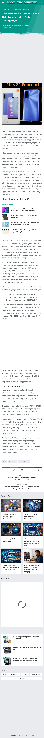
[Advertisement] (22, 59)
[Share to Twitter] (14, 469)
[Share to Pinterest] (22, 469)
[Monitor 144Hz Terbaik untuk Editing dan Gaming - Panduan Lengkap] (33, 556)
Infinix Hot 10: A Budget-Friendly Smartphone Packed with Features (23, 209)
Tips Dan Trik (36, 674)
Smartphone (13, 462)
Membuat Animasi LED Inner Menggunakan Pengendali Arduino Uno (22, 488)
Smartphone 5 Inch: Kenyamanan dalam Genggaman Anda (24, 216)
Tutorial (21, 678)
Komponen (14, 674)
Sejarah (25, 674)
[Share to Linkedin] (30, 469)
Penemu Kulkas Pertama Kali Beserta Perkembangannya (22, 479)
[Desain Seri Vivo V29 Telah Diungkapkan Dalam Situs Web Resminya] (5, 224)
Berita (4, 462)
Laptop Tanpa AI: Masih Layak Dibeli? (11, 540)
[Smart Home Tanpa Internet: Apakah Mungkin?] (11, 505)
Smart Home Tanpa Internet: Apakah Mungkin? (9, 517)
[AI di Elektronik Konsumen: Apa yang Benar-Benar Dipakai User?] (33, 529)
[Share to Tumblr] (38, 469)
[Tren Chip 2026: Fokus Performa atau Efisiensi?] (33, 505)
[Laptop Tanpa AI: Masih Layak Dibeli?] (11, 529)
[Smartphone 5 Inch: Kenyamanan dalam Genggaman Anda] (5, 217)
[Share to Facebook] (6, 469)
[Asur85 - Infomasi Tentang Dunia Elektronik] (22, 2)
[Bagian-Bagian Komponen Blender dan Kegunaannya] (7, 639)
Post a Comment (6, 27)
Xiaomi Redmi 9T (24, 462)
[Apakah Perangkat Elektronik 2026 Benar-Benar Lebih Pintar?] (11, 556)
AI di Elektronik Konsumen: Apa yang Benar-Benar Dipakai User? (31, 542)
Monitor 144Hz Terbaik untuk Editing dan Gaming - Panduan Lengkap (32, 568)
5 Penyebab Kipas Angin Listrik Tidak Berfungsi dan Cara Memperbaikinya (25, 659)
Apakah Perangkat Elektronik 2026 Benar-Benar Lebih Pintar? (11, 567)
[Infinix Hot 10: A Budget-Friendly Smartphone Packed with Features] (5, 210)
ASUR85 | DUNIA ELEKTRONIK (26, 735)
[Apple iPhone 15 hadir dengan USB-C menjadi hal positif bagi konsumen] (5, 231)
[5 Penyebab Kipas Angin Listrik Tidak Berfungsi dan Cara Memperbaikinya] (7, 661)
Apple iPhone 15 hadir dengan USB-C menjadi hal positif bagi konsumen (26, 231)
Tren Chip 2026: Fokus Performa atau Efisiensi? (32, 517)
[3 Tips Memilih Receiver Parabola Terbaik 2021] (7, 650)
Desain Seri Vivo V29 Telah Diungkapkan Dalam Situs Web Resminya (25, 224)
